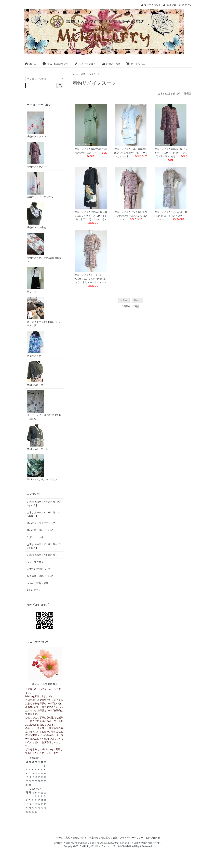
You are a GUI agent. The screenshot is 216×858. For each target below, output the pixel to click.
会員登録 (171, 5)
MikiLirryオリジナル (37, 449)
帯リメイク (33, 291)
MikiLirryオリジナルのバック (42, 479)
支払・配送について (57, 63)
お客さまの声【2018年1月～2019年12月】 (44, 546)
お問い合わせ (113, 63)
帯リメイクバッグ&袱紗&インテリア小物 (44, 324)
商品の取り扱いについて (40, 530)
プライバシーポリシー (131, 837)
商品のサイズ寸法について (41, 523)
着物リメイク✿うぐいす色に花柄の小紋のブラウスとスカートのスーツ (170, 216)
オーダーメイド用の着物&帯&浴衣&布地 (44, 417)
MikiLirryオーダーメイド (39, 385)
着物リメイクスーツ (90, 74)
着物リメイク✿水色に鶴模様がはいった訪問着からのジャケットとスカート (130, 153)
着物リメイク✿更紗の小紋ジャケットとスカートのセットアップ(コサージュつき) (170, 153)
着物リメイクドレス (37, 136)
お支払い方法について (39, 569)
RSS (29, 590)
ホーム (32, 63)
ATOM (37, 590)
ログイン (187, 5)
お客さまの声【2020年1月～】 (43, 555)
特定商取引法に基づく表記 (103, 837)
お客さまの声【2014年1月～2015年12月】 (44, 514)
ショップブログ (87, 63)
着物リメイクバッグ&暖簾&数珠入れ (44, 259)
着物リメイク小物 (36, 227)
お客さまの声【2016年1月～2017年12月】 (44, 504)
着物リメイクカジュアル (40, 197)
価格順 (176, 93)
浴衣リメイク (34, 355)
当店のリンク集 (35, 537)
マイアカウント (152, 5)
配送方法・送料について (40, 576)
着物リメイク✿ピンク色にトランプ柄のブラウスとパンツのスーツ (130, 216)
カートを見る (138, 63)
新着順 (187, 93)
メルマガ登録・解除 (37, 583)
